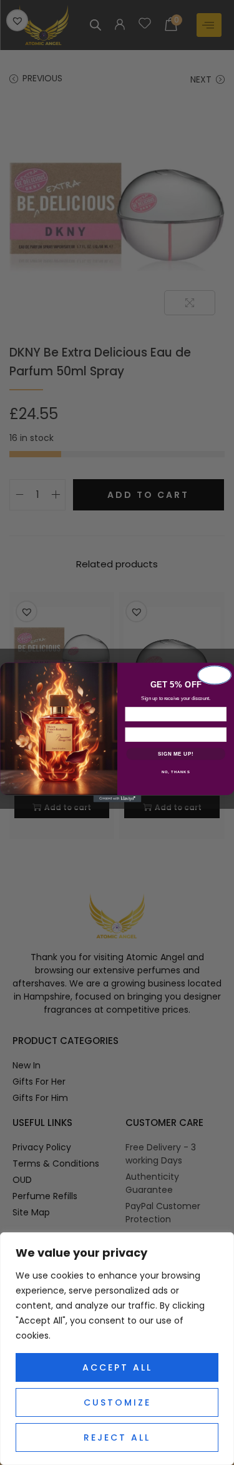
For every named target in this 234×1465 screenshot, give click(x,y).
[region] (117, 1348)
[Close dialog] (214, 675)
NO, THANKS (175, 772)
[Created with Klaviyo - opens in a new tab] (117, 799)
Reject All (117, 1437)
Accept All (117, 1367)
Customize (117, 1402)
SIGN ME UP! (175, 753)
